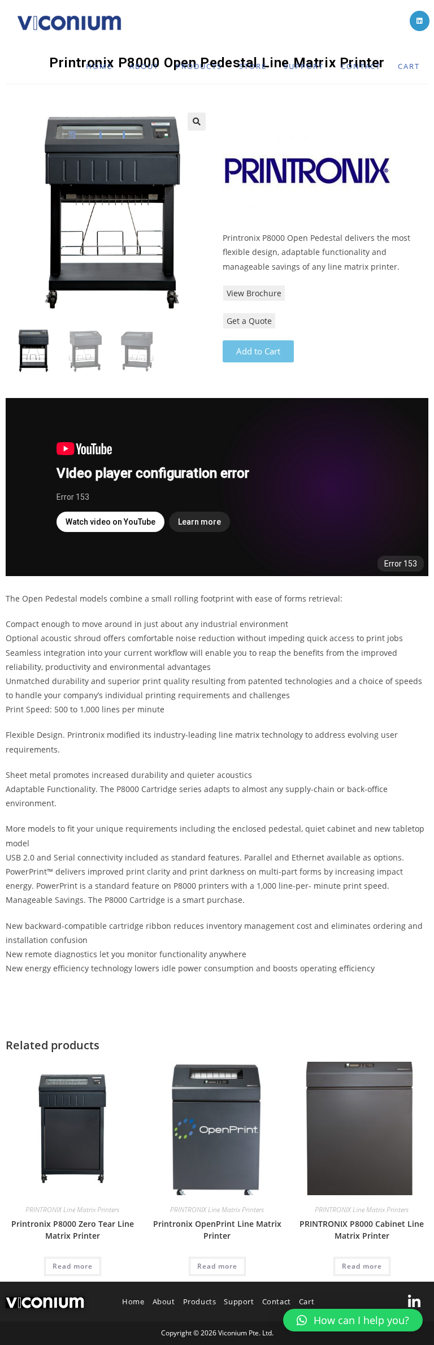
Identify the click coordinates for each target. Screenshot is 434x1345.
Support (239, 1301)
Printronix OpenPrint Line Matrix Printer (217, 1229)
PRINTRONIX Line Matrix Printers (72, 1209)
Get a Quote (249, 320)
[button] (353, 1320)
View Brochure (254, 293)
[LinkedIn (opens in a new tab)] (419, 21)
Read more (73, 1266)
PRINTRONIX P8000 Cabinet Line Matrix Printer (362, 1229)
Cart (306, 1301)
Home (133, 1301)
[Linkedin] (414, 1301)
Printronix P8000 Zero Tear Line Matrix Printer (72, 1229)
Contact (276, 1301)
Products (199, 1301)
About (164, 1301)
